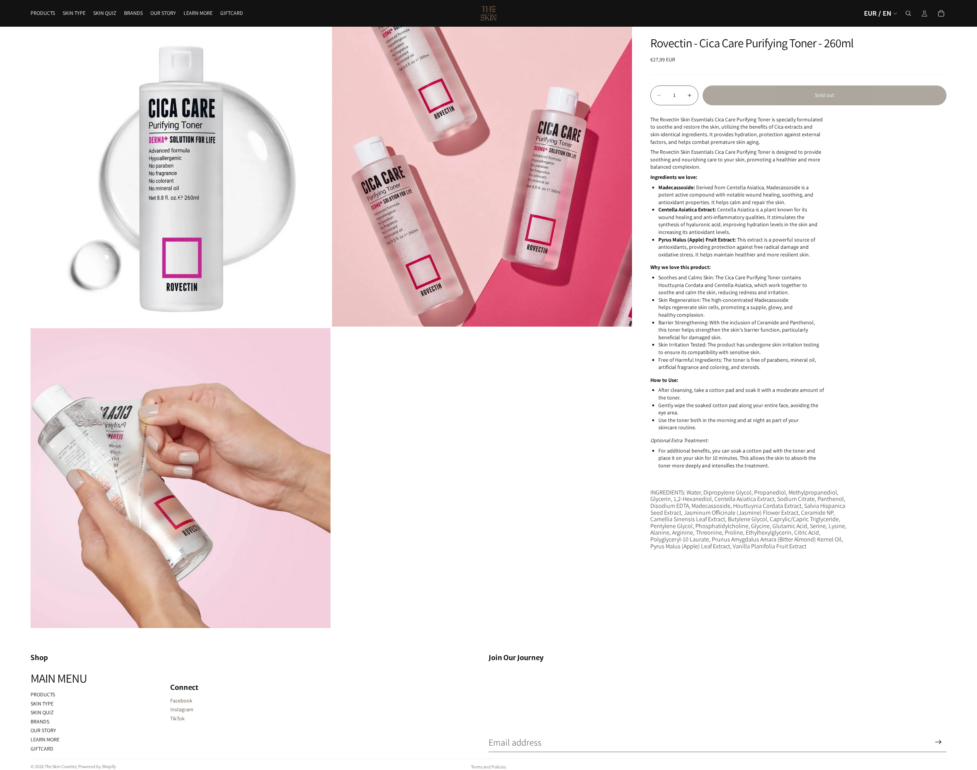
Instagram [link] (181, 709)
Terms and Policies (488, 767)
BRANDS (40, 721)
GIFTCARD (42, 748)
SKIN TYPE (42, 703)
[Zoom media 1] (181, 177)
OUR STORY (43, 730)
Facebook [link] (181, 700)
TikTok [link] (177, 718)
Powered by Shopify (97, 766)
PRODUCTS (43, 694)
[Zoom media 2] (482, 177)
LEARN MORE (45, 739)
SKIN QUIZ (42, 712)
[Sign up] (938, 742)
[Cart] (941, 13)
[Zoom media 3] (181, 478)
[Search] (908, 13)
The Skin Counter (60, 766)
